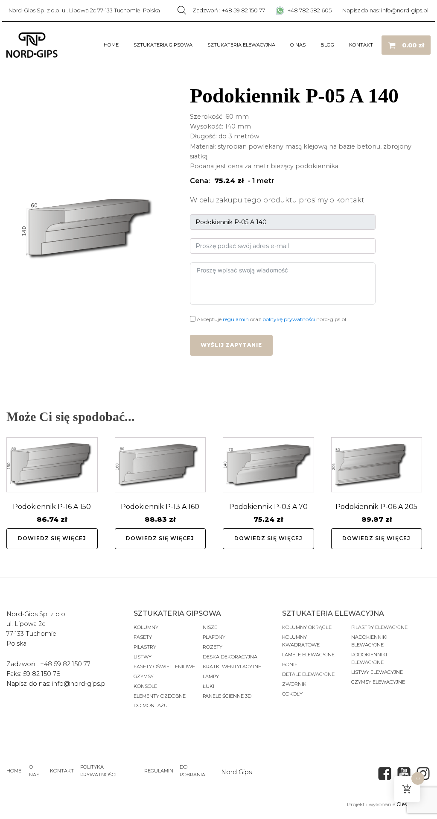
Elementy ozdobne (160, 696)
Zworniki (295, 684)
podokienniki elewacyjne (369, 658)
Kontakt (361, 45)
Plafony (214, 637)
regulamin (236, 319)
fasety (143, 637)
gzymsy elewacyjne (378, 682)
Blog (327, 45)
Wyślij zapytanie (231, 345)
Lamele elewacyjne (308, 655)
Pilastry (145, 647)
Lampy (211, 676)
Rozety (212, 647)
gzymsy (144, 676)
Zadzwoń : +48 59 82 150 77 (228, 10)
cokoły (292, 694)
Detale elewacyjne (308, 674)
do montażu (151, 705)
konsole (145, 686)
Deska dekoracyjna (230, 657)
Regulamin (158, 771)
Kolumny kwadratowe (301, 641)
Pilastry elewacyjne (379, 627)
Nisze (210, 627)
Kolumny (146, 627)
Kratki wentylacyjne (232, 667)
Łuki (208, 686)
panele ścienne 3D (227, 696)
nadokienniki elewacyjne (369, 641)
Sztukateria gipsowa (163, 45)
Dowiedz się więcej (52, 538)
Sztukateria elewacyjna (241, 45)
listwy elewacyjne (377, 672)
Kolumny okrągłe (307, 627)
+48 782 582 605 (309, 10)
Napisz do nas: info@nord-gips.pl (385, 10)
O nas (298, 45)
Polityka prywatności (98, 771)
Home (111, 45)
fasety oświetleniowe (164, 667)
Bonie (290, 664)
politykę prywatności (288, 319)
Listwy (142, 657)
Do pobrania (192, 771)
